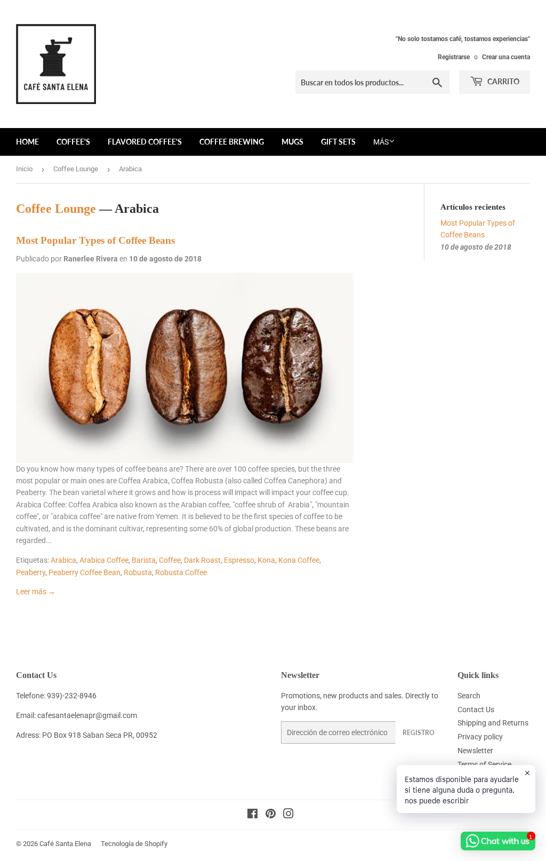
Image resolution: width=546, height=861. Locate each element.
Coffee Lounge (75, 169)
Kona (266, 560)
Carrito (502, 81)
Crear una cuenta (506, 57)
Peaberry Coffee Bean (85, 572)
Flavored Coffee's (145, 141)
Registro (419, 733)
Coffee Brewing (231, 141)
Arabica (63, 560)
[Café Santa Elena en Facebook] (252, 815)
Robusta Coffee (181, 572)
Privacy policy (480, 736)
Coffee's (73, 141)
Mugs (292, 141)
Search (468, 695)
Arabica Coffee (104, 560)
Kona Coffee (298, 560)
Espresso (239, 560)
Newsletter (475, 750)
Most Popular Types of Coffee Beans (95, 240)
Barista (144, 560)
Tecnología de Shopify (134, 844)
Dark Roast (202, 560)
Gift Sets (338, 141)
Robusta (138, 572)
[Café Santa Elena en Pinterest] (270, 815)
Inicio (24, 169)
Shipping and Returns (492, 723)
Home (27, 141)
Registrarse (454, 57)
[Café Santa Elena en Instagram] (288, 815)
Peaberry (30, 572)
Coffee (170, 560)
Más (381, 142)
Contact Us (475, 709)
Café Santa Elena (65, 844)
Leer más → (35, 591)
